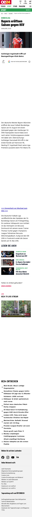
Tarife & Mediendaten (8, 501)
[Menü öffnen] (30, 6)
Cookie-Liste (5, 475)
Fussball (11, 13)
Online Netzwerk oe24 (8, 463)
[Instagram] (7, 457)
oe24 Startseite (6, 469)
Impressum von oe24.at (8, 486)
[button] (4, 314)
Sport (9, 6)
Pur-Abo (3, 484)
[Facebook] (2, 457)
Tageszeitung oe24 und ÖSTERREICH (12, 493)
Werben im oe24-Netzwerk (9, 480)
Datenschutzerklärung (8, 473)
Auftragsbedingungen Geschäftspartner (13, 499)
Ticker (3, 6)
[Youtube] (12, 457)
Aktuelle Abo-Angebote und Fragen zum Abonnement (13, 505)
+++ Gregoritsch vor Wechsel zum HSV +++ (14, 209)
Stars (15, 6)
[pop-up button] (25, 314)
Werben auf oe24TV (7, 482)
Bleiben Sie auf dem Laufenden (11, 451)
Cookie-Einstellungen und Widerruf (12, 477)
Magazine (22, 6)
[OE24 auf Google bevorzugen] (29, 62)
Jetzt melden (6, 286)
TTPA (3, 510)
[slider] (10, 314)
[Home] (2, 13)
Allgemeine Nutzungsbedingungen (12, 471)
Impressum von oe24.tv (8, 488)
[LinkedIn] (17, 457)
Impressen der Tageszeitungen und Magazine (15, 508)
